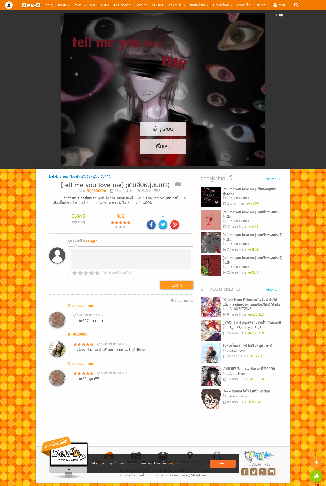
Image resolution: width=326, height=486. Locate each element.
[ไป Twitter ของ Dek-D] (254, 472)
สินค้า (261, 5)
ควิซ (93, 5)
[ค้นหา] (296, 5)
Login (177, 285)
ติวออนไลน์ (244, 5)
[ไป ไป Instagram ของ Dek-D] (271, 472)
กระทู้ (49, 5)
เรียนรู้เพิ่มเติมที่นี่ (177, 463)
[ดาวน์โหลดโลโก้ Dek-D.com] (65, 457)
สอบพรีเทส (198, 5)
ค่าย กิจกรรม (123, 5)
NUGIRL (158, 5)
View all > (273, 179)
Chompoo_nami (80, 305)
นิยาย (62, 5)
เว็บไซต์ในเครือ (259, 464)
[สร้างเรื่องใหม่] (316, 462)
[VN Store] (316, 476)
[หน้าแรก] (31, 5)
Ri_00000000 (77, 334)
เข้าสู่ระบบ (280, 10)
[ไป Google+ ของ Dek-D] (263, 472)
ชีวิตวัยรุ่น (175, 5)
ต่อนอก (142, 5)
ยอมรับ (222, 463)
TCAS (105, 5)
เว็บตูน (78, 5)
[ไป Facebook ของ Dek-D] (245, 472)
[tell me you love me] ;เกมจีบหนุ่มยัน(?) (115, 185)
